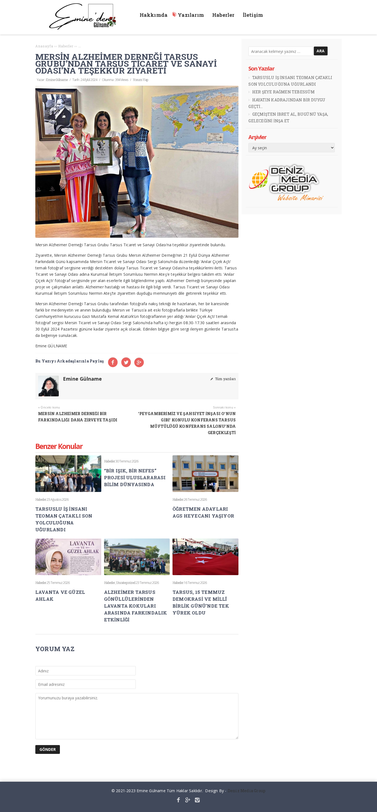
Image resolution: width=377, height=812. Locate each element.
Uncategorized (125, 582)
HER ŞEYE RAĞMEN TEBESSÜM (283, 91)
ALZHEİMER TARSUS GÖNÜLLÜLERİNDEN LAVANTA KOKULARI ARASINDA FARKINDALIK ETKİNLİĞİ (135, 605)
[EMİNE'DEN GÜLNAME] (85, 28)
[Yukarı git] (368, 803)
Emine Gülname (57, 79)
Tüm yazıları (225, 379)
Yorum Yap (140, 79)
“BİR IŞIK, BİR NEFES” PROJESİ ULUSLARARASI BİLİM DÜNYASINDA (135, 477)
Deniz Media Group (247, 790)
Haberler (40, 499)
